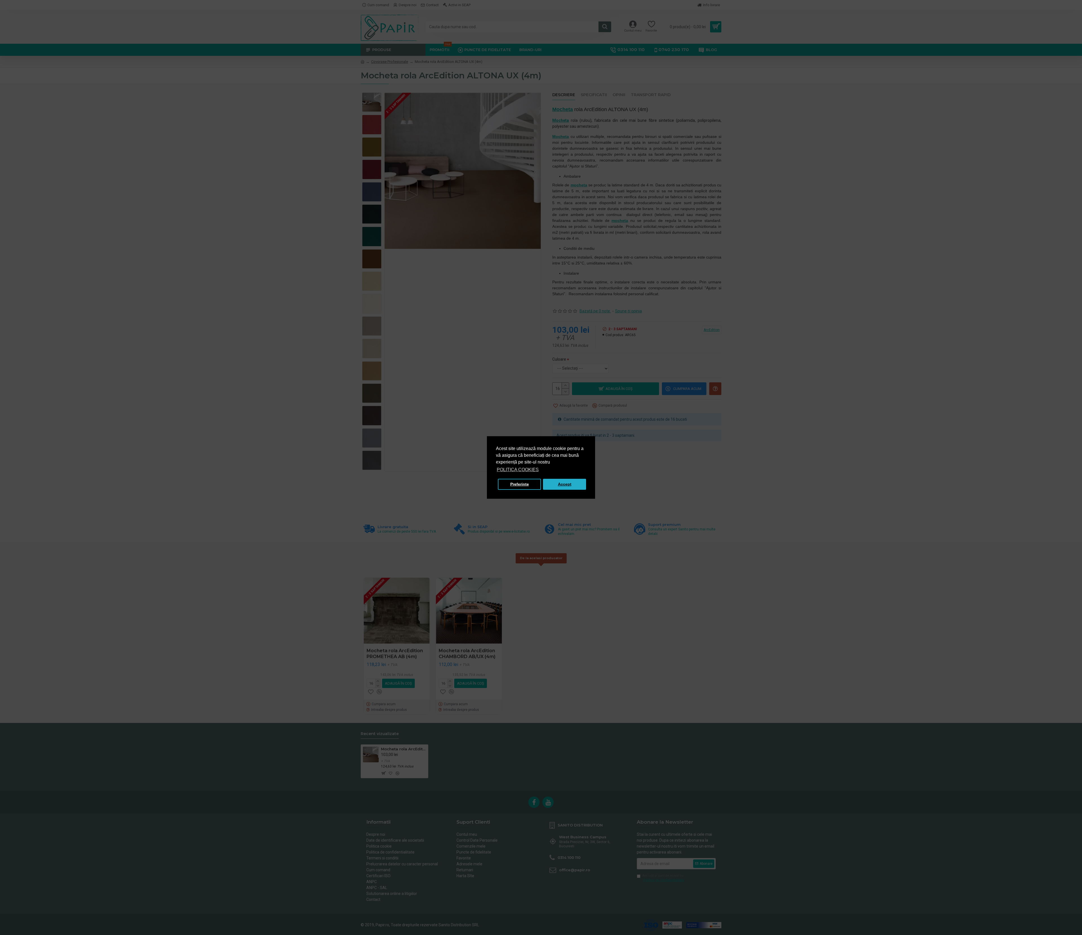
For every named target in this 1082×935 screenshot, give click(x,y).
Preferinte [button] (519, 484)
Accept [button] (564, 484)
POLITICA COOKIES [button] (518, 469)
